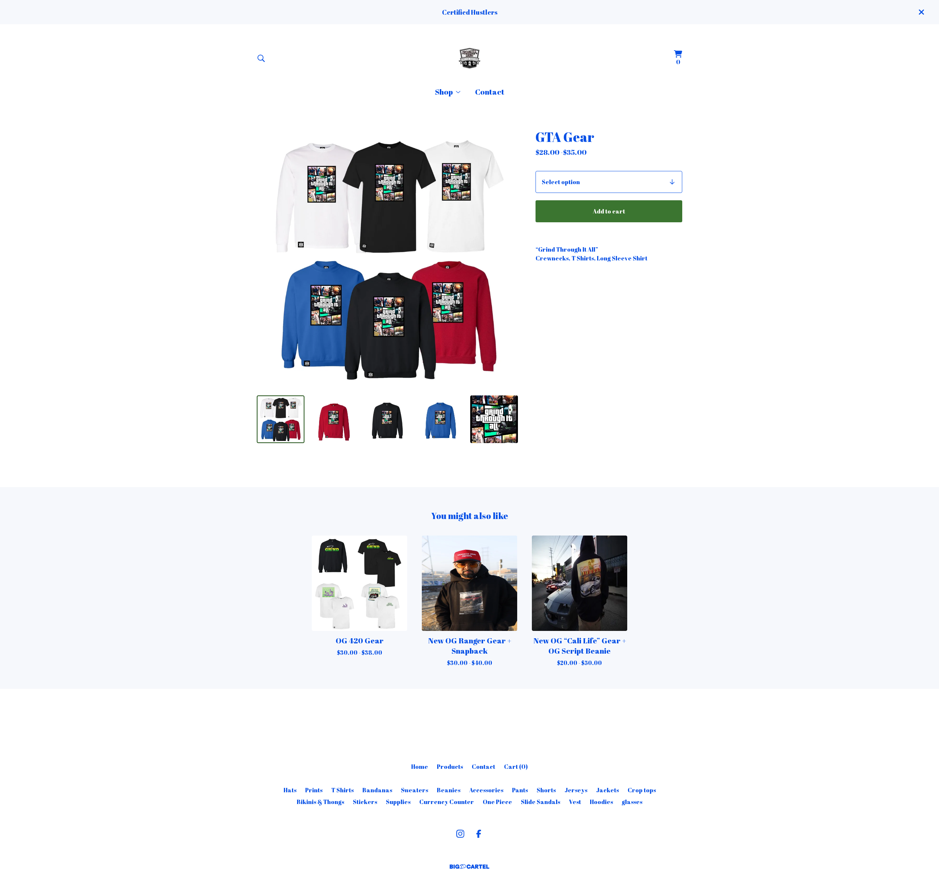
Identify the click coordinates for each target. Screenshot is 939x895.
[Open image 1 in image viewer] (387, 259)
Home (419, 767)
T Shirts (342, 790)
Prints (313, 790)
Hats (290, 790)
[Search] (261, 58)
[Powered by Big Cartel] (469, 866)
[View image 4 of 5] (441, 419)
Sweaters (414, 790)
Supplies (398, 802)
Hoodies (601, 802)
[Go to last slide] (267, 259)
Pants (520, 790)
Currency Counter (446, 802)
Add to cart (609, 211)
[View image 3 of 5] (387, 419)
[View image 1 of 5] (280, 419)
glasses (632, 802)
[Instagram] (460, 833)
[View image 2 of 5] (334, 419)
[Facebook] (478, 833)
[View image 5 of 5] (494, 419)
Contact (489, 92)
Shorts (546, 790)
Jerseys (576, 790)
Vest (575, 802)
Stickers (365, 802)
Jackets (607, 790)
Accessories (486, 790)
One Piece (497, 802)
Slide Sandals (540, 802)
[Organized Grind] (469, 58)
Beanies (448, 790)
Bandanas (377, 790)
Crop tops (642, 790)
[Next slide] (508, 259)
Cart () (516, 767)
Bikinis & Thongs (320, 802)
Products (450, 767)
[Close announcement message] (921, 12)
